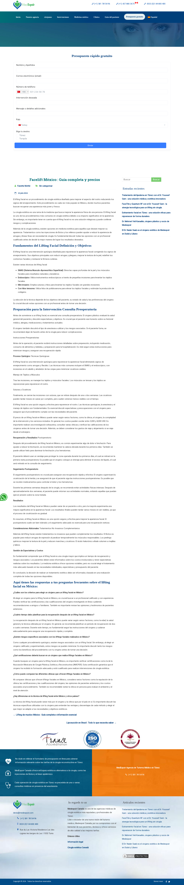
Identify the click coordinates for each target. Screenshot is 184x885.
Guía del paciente (112, 17)
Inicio (18, 17)
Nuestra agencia (32, 17)
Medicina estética (81, 17)
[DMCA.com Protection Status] (135, 855)
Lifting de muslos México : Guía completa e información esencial (45, 714)
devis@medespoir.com (23, 813)
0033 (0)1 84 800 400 (155, 4)
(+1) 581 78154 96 (102, 4)
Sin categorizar (46, 186)
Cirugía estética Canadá (78, 847)
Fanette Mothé (23, 186)
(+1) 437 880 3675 (126, 4)
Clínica (96, 17)
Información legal (75, 842)
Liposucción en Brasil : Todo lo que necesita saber (91, 722)
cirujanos (48, 17)
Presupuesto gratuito (134, 17)
